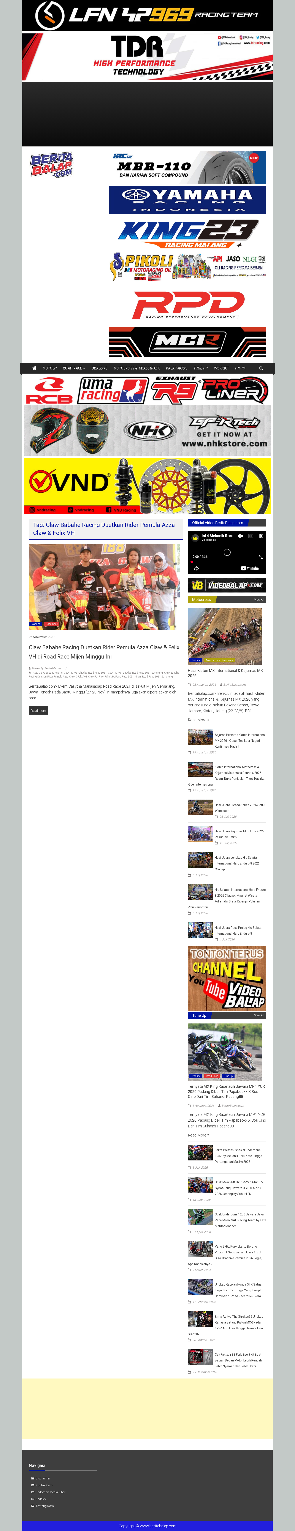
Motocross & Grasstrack (219, 660)
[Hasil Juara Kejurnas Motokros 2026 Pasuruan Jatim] (200, 833)
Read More (197, 720)
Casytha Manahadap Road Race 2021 (85, 672)
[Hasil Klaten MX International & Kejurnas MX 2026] (225, 635)
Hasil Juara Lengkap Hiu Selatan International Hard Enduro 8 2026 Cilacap (237, 863)
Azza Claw (38, 672)
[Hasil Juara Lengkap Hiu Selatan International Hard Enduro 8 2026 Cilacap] (200, 859)
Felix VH (109, 676)
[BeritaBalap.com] (34, 368)
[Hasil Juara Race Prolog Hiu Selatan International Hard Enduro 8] (200, 929)
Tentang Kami (45, 1506)
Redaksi (41, 1499)
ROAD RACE (72, 368)
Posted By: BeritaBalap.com (47, 668)
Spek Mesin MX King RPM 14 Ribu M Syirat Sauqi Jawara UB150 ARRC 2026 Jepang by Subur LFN (239, 1188)
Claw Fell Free (95, 676)
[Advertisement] (147, 114)
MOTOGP (49, 368)
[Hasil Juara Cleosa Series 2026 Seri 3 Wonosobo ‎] (200, 807)
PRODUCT (221, 368)
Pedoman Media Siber (50, 1492)
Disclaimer (43, 1478)
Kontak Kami (44, 1485)
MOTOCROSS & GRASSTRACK (137, 368)
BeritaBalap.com (234, 684)
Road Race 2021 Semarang (157, 676)
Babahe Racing (54, 672)
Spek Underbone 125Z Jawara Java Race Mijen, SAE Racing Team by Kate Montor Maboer (240, 1220)
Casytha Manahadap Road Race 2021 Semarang (135, 672)
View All (259, 599)
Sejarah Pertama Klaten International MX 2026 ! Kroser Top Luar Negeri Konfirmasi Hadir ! (240, 740)
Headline (35, 624)
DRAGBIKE (99, 368)
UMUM (240, 368)
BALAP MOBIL (176, 368)
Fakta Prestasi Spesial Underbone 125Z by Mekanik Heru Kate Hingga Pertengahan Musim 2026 (238, 1155)
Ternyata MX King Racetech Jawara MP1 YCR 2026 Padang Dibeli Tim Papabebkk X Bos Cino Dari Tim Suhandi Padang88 (226, 1091)
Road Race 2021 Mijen (128, 676)
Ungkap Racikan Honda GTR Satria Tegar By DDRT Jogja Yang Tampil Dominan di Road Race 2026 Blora (238, 1290)
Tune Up (228, 1076)
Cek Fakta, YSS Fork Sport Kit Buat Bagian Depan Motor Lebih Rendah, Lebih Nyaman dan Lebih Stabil (239, 1360)
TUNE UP (200, 368)
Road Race (52, 624)
